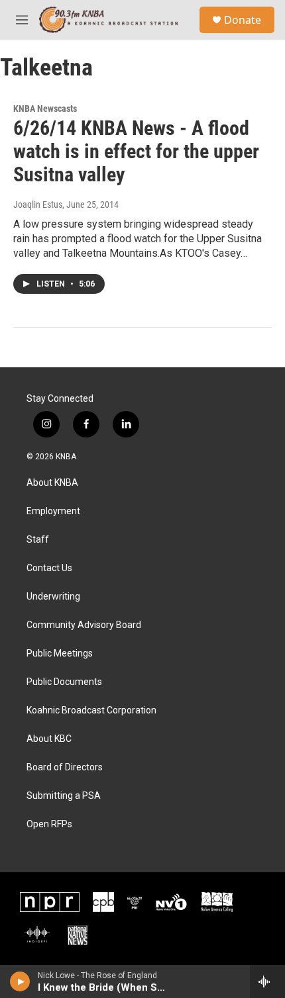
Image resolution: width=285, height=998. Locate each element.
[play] (20, 981)
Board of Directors (65, 767)
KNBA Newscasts (45, 108)
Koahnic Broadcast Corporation (91, 710)
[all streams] (267, 981)
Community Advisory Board (84, 625)
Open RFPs (49, 824)
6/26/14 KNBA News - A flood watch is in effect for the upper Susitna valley (136, 151)
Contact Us (49, 568)
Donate (242, 20)
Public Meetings (60, 653)
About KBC (49, 739)
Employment (53, 511)
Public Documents (64, 682)
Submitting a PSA (64, 796)
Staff (38, 540)
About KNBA (52, 483)
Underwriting (53, 597)
